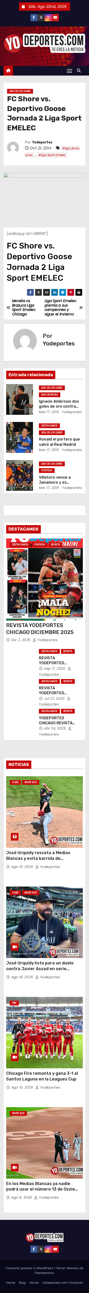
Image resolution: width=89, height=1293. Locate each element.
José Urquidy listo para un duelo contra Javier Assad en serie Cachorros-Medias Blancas (40, 968)
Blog (22, 1282)
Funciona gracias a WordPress (30, 1268)
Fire (14, 1003)
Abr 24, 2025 (55, 728)
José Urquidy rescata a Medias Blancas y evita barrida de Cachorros (38, 858)
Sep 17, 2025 (55, 668)
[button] (80, 71)
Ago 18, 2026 (22, 977)
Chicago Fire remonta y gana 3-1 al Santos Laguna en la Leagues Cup (42, 1076)
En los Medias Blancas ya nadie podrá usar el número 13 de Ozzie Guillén (40, 1189)
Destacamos (49, 425)
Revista (55, 544)
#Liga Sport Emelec (52, 155)
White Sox (30, 782)
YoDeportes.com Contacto (62, 1282)
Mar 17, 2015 (49, 412)
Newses (72, 1268)
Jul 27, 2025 (55, 698)
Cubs (15, 782)
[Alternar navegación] (70, 70)
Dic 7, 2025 (21, 640)
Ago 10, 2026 (22, 1087)
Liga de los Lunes (20, 91)
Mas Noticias (49, 394)
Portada (46, 470)
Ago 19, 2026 (22, 866)
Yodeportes (42, 142)
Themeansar (44, 1273)
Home (10, 1282)
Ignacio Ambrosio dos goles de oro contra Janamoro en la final (59, 406)
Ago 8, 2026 (22, 1197)
